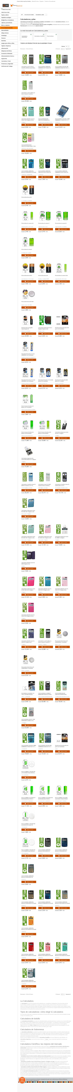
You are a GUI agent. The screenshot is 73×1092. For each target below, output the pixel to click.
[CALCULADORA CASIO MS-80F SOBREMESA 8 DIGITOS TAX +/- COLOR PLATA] (62, 59)
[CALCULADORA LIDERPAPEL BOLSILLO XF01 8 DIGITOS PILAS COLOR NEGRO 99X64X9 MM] (45, 842)
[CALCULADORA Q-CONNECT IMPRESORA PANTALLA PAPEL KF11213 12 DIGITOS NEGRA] (45, 686)
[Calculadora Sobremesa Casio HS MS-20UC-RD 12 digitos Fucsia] (28, 581)
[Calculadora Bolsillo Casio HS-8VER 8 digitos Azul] (28, 555)
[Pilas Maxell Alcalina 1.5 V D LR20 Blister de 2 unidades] (45, 372)
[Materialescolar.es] (16, 5)
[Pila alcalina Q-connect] (28, 242)
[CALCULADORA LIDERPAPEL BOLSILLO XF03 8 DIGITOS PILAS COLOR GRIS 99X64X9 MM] (28, 868)
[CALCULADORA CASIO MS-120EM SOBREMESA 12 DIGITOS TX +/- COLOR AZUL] (62, 111)
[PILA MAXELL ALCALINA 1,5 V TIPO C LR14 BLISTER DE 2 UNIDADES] (28, 686)
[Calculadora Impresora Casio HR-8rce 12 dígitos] (62, 424)
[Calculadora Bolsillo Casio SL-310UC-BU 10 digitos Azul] (45, 581)
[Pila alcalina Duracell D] (28, 268)
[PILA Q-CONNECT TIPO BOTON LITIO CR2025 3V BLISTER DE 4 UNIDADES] (28, 764)
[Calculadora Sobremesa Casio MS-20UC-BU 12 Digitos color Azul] (28, 503)
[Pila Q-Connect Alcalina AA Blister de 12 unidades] (28, 398)
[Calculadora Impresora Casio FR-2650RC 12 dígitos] (62, 529)
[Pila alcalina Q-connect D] (62, 216)
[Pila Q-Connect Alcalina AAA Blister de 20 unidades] (45, 424)
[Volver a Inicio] (22, 15)
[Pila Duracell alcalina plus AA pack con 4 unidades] (62, 738)
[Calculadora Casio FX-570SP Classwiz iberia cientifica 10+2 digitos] (45, 477)
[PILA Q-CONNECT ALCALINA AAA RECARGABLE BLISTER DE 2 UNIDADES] (45, 790)
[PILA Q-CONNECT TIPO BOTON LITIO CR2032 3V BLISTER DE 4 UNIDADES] (28, 842)
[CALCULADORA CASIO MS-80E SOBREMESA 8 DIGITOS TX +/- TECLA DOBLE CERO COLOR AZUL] (45, 738)
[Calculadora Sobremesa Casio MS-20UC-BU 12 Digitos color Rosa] (45, 529)
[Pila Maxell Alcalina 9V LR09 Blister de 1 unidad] (62, 372)
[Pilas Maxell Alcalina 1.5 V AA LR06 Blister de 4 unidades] (28, 346)
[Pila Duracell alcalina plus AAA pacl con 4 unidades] (62, 320)
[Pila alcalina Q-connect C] (45, 216)
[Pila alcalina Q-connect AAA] (62, 268)
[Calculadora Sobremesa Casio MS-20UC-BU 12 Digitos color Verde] (28, 529)
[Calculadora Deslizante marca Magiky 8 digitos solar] (45, 320)
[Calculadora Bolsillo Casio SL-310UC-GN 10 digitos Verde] (28, 111)
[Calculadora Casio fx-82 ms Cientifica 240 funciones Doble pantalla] (28, 59)
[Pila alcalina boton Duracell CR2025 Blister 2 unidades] (28, 659)
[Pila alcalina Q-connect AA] (28, 216)
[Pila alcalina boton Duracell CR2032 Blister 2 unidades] (62, 633)
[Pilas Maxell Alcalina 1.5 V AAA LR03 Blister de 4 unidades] (28, 372)
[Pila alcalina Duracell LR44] (28, 294)
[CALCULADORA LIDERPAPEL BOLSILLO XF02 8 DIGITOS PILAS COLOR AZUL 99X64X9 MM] (62, 842)
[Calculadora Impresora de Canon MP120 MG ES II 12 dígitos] (28, 451)
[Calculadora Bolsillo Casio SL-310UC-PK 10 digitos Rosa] (62, 581)
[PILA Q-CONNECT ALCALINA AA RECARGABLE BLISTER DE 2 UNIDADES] (28, 790)
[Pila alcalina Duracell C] (28, 190)
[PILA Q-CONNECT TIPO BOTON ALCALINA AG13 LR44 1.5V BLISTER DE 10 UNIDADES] (28, 816)
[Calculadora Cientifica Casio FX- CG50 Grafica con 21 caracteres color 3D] (62, 477)
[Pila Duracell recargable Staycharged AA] (28, 320)
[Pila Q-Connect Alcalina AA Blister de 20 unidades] (28, 424)
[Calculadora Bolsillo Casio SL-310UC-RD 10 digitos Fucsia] (28, 607)
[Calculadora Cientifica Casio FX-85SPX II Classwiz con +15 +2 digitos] (28, 477)
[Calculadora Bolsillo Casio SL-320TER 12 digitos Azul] (28, 633)
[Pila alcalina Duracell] (45, 268)
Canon (46, 1039)
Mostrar (63, 46)
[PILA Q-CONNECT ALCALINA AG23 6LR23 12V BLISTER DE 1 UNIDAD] (62, 790)
